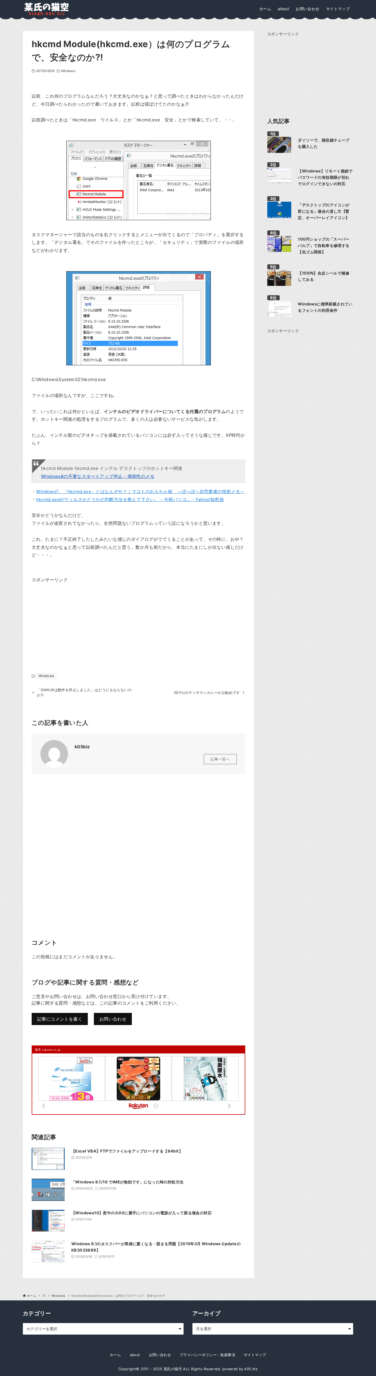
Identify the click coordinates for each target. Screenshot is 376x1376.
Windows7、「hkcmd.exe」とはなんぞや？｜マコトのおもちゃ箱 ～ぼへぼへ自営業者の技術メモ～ (140, 491)
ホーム (115, 1355)
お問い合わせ (112, 1019)
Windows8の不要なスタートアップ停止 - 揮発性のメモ (97, 476)
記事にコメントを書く (59, 1019)
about (135, 1355)
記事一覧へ (220, 759)
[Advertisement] (73, 618)
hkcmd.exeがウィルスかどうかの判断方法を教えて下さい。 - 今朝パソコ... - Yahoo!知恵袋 (130, 499)
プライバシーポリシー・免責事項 (207, 1355)
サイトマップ (255, 1355)
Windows (68, 71)
